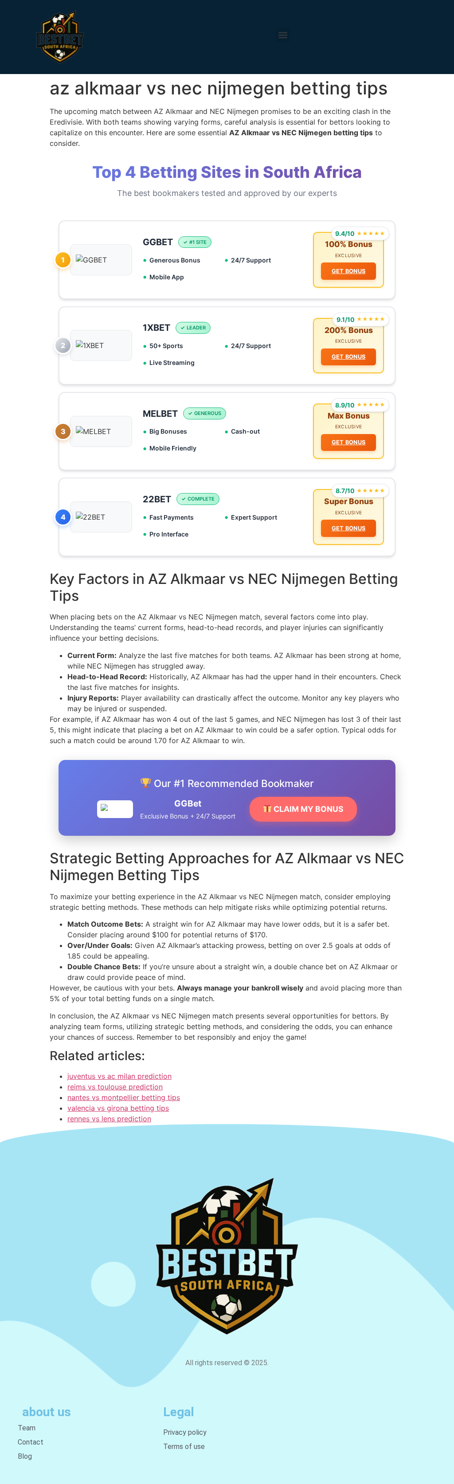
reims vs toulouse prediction (115, 1086)
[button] (282, 34)
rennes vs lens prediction (109, 1118)
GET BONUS (349, 271)
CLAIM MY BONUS (308, 809)
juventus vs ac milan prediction (119, 1076)
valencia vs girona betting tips (118, 1108)
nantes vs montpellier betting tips (123, 1097)
